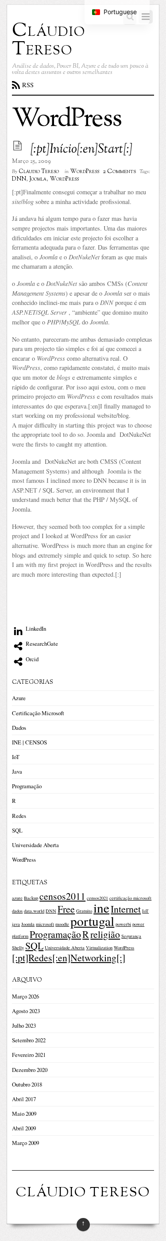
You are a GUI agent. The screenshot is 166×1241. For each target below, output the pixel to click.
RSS (28, 85)
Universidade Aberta (35, 845)
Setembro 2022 (29, 1040)
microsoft (45, 924)
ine (101, 907)
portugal (92, 920)
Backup (31, 898)
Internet (126, 908)
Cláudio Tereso (39, 172)
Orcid (31, 659)
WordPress (84, 172)
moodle (62, 924)
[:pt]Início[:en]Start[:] (81, 149)
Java (17, 771)
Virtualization (99, 947)
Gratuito (84, 911)
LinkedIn (35, 628)
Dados (19, 728)
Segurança (131, 936)
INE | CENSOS (29, 742)
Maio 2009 (24, 1114)
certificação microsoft (130, 898)
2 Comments (119, 171)
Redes (19, 816)
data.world (34, 911)
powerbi (123, 924)
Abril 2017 (24, 1099)
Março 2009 (25, 1143)
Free (66, 908)
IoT (15, 757)
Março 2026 (25, 996)
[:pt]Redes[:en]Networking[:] (68, 957)
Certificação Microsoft (38, 713)
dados (17, 911)
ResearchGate (41, 643)
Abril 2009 (24, 1128)
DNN (19, 179)
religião (105, 934)
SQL (17, 830)
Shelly (18, 947)
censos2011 (62, 896)
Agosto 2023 (26, 1011)
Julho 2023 (24, 1025)
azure (17, 898)
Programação (27, 786)
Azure (19, 698)
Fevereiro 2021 (29, 1055)
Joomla (37, 179)
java (16, 924)
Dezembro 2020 (29, 1070)
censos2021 (97, 898)
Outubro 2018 (27, 1084)
